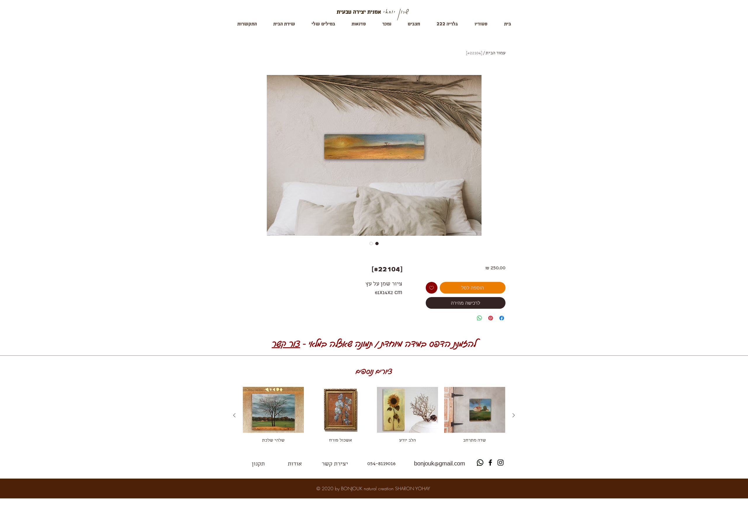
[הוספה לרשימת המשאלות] (431, 288)
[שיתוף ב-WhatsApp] (479, 318)
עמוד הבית (495, 53)
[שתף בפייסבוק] (501, 318)
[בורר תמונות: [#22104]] (377, 243)
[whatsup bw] (480, 462)
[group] (374, 415)
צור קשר (286, 343)
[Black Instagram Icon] (500, 462)
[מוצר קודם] (513, 415)
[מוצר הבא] (234, 415)
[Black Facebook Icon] (490, 462)
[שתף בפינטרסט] (490, 318)
